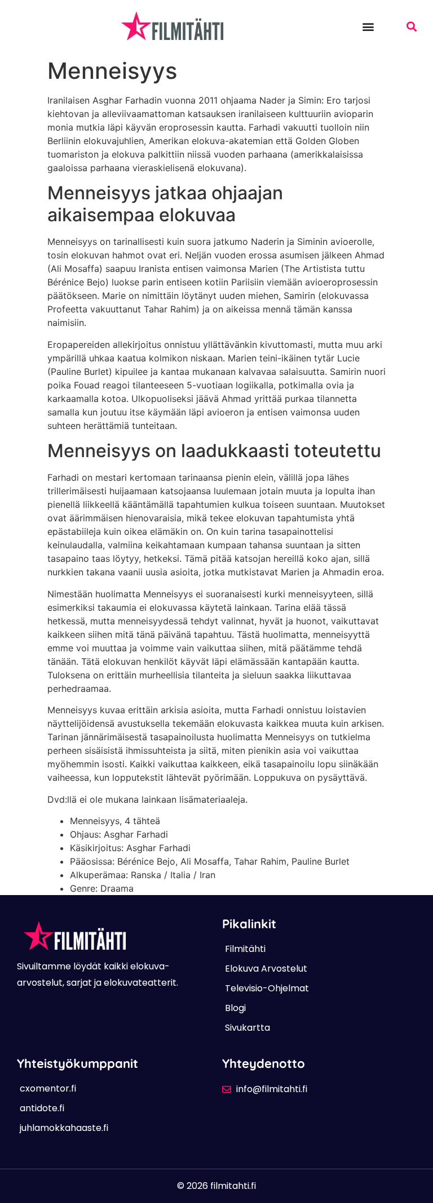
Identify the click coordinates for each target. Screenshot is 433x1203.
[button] (368, 26)
